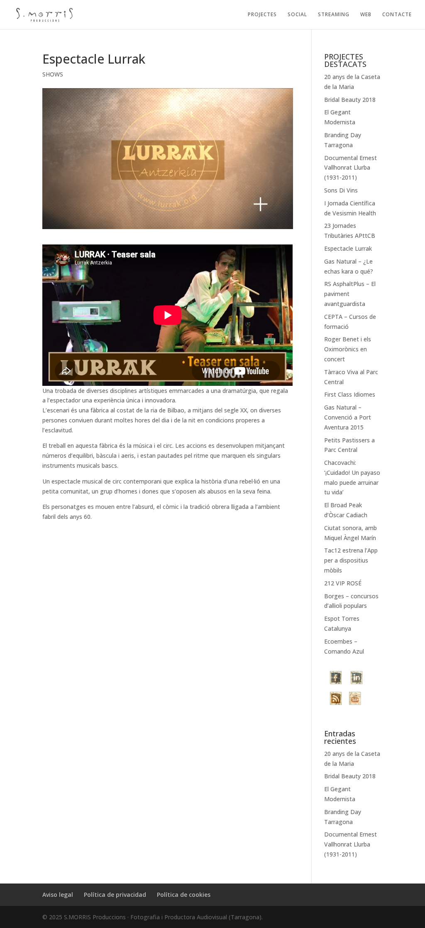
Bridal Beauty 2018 (350, 100)
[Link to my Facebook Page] (337, 679)
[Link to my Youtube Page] (355, 699)
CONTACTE (397, 15)
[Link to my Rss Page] (336, 699)
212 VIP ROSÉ (342, 583)
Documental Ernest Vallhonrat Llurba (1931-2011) (350, 168)
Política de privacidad (115, 894)
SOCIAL (297, 15)
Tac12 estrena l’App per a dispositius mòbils (351, 560)
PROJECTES (262, 15)
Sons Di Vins (341, 190)
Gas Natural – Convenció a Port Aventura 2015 (347, 417)
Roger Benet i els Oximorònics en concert (347, 349)
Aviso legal (57, 894)
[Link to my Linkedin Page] (356, 679)
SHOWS (52, 74)
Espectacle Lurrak (348, 248)
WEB (365, 15)
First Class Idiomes (349, 394)
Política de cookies (183, 894)
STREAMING (333, 15)
